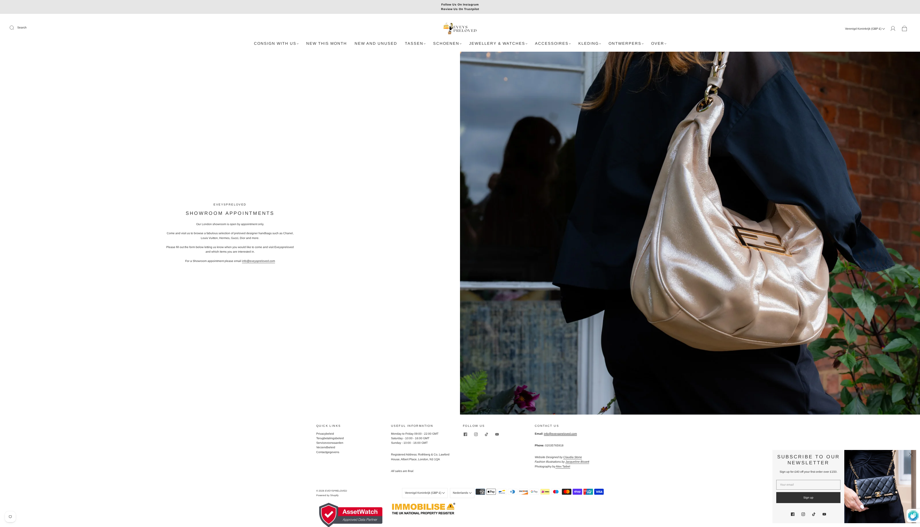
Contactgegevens (327, 452)
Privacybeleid (325, 433)
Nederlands (461, 492)
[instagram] (476, 434)
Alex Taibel (562, 466)
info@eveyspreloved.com (258, 261)
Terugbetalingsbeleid (330, 438)
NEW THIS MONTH (326, 43)
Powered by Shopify (327, 495)
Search (22, 27)
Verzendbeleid (325, 447)
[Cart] (904, 29)
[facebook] (465, 434)
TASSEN (414, 43)
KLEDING (588, 43)
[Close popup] (911, 455)
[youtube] (497, 434)
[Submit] (15, 27)
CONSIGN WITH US (275, 43)
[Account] (893, 28)
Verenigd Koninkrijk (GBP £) (863, 28)
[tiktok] (486, 434)
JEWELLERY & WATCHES (497, 43)
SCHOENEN (446, 43)
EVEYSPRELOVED (336, 490)
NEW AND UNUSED (376, 43)
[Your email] (808, 485)
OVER (657, 43)
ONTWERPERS (625, 43)
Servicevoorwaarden (329, 442)
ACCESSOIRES (552, 43)
